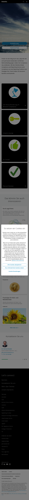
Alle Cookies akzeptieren (14, 264)
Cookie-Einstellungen (14, 271)
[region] (14, 250)
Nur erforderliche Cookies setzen (14, 268)
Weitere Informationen (18, 260)
